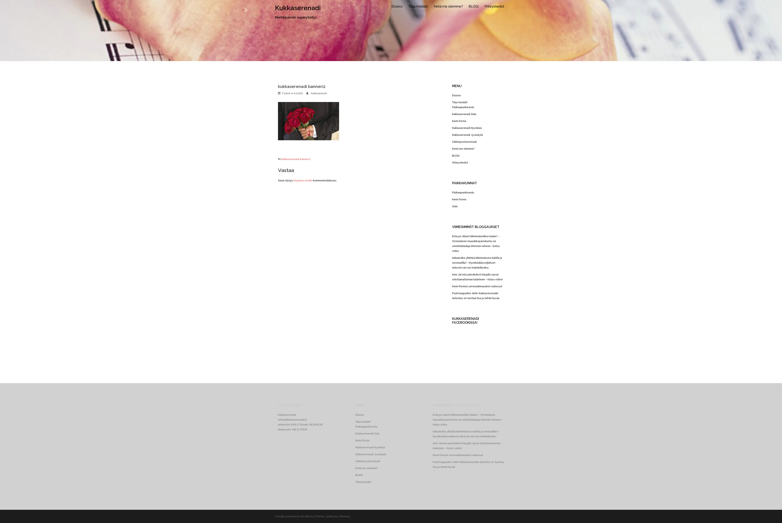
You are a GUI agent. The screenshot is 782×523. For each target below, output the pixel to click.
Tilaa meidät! (418, 6)
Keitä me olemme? (448, 6)
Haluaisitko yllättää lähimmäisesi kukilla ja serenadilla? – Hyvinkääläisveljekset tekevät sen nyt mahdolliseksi (477, 262)
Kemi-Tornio (459, 121)
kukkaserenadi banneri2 (296, 159)
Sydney (330, 516)
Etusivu (396, 6)
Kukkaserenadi (298, 8)
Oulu (455, 206)
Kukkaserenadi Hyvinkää (467, 128)
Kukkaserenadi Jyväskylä (467, 135)
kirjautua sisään (302, 180)
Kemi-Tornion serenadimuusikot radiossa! (477, 286)
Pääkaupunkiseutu (463, 107)
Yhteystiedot (494, 6)
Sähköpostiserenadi (464, 142)
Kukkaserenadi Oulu (464, 114)
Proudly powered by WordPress (294, 516)
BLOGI (474, 6)
